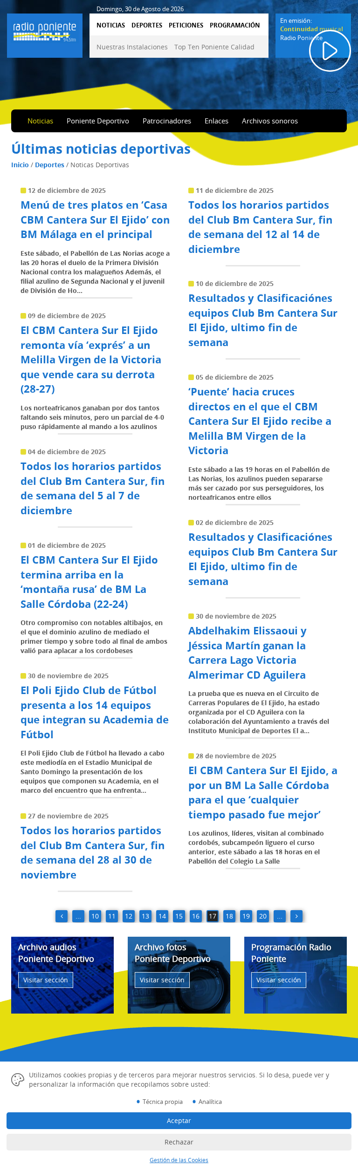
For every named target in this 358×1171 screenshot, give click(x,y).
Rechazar (179, 1141)
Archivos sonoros (270, 120)
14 (162, 916)
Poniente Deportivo (98, 120)
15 (179, 916)
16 (196, 916)
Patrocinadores (167, 120)
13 (145, 916)
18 (229, 916)
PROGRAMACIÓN (235, 25)
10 (95, 916)
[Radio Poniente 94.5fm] (45, 30)
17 (212, 916)
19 (246, 916)
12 (128, 916)
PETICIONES (186, 25)
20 (263, 916)
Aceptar (179, 1120)
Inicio (20, 164)
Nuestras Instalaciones (132, 46)
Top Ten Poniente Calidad (214, 46)
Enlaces (216, 120)
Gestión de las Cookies (179, 1160)
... (78, 916)
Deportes (49, 164)
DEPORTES (146, 25)
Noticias (40, 120)
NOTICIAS (110, 25)
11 (112, 916)
